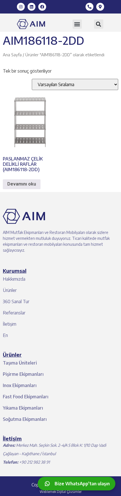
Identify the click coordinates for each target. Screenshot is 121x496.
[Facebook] (42, 7)
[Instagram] (21, 7)
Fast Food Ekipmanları (25, 396)
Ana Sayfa (12, 54)
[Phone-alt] (89, 7)
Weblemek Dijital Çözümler (61, 492)
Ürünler (10, 290)
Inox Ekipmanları (20, 385)
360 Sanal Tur (16, 301)
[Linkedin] (31, 7)
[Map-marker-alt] (100, 7)
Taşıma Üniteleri (20, 363)
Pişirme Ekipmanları (23, 374)
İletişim (9, 324)
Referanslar (14, 313)
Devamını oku (21, 184)
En (5, 335)
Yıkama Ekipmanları (23, 408)
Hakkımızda (14, 279)
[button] (77, 24)
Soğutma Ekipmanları (25, 419)
